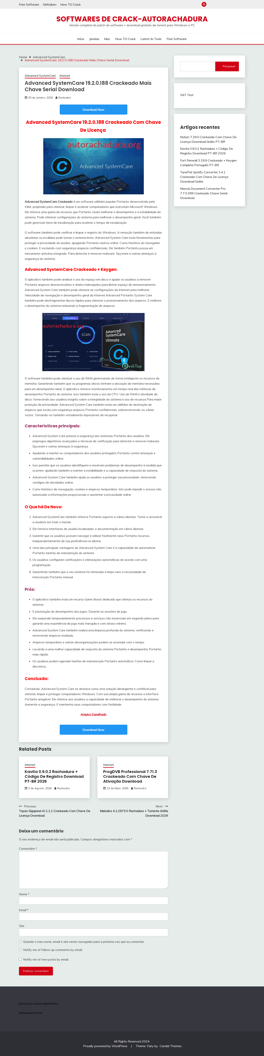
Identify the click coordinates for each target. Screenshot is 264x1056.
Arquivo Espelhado (93, 714)
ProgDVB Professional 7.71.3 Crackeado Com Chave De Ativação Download (130, 776)
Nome (24, 894)
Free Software (29, 4)
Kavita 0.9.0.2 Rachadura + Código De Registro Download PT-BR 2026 (54, 776)
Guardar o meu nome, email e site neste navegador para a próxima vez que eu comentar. (83, 942)
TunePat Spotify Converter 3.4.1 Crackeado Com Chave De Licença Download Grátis (204, 176)
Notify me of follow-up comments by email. (53, 950)
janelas (217, 4)
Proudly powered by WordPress (105, 1046)
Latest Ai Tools (236, 4)
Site (21, 926)
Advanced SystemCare (40, 75)
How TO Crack (70, 4)
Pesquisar (229, 66)
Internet (65, 75)
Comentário (28, 848)
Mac (223, 4)
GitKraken (49, 4)
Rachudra (64, 97)
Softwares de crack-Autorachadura (132, 19)
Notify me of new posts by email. (46, 959)
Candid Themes (170, 1046)
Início (210, 4)
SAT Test (186, 95)
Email (23, 910)
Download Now (93, 109)
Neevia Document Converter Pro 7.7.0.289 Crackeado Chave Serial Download (203, 193)
